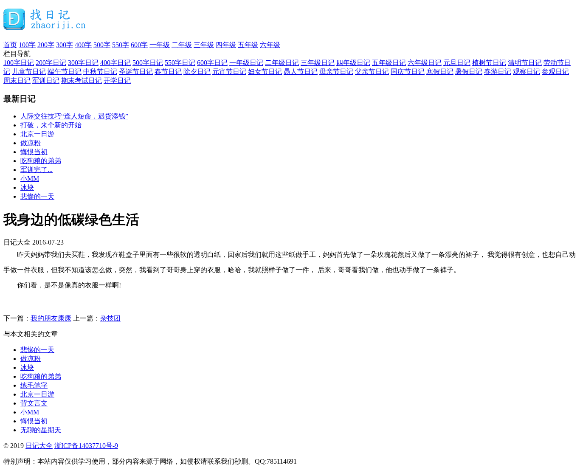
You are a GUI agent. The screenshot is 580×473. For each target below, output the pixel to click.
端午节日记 (65, 71)
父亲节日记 (372, 71)
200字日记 (51, 62)
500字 (101, 44)
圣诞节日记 (136, 71)
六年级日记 (425, 62)
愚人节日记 (301, 71)
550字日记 (180, 62)
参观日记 (555, 71)
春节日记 (168, 71)
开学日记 (117, 80)
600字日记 (212, 62)
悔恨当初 (34, 151)
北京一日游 (37, 134)
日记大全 (39, 445)
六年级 (270, 44)
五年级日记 (389, 62)
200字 (45, 44)
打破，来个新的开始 (51, 125)
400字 (83, 44)
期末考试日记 (81, 80)
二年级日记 (282, 62)
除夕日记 (197, 71)
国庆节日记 (408, 71)
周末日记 (17, 80)
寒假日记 (439, 71)
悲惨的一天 (37, 196)
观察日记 (526, 71)
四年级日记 (353, 62)
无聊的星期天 (40, 430)
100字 (27, 44)
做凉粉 (30, 142)
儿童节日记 (29, 71)
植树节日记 (489, 62)
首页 (10, 44)
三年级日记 (318, 62)
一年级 (159, 44)
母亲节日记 (336, 71)
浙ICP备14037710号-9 (86, 445)
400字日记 (115, 62)
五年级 (248, 44)
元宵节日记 (229, 71)
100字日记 (18, 62)
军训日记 (45, 80)
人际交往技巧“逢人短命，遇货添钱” (74, 116)
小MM (29, 178)
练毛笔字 (34, 385)
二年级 (182, 44)
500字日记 (147, 62)
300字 (64, 44)
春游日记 (497, 71)
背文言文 (34, 403)
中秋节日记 (100, 71)
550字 (120, 44)
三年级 (204, 44)
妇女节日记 (265, 71)
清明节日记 (525, 62)
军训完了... (36, 169)
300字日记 (83, 62)
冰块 (27, 187)
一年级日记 (246, 62)
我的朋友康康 (51, 318)
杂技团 (110, 318)
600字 (139, 44)
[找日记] (44, 26)
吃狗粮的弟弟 (40, 160)
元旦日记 (456, 62)
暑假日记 (468, 71)
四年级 (226, 44)
